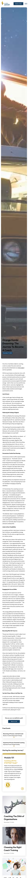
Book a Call (18, 3)
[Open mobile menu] (26, 3)
